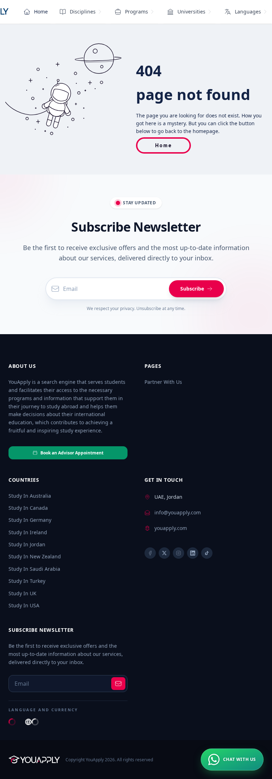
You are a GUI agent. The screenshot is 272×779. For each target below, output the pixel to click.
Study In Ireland (27, 532)
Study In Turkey (26, 581)
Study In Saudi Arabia (34, 568)
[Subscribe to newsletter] (118, 683)
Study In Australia (29, 495)
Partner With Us (163, 382)
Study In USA (23, 605)
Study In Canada (28, 507)
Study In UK (22, 593)
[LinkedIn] (192, 553)
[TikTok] (206, 553)
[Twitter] (164, 553)
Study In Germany (29, 519)
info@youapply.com (177, 512)
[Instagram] (178, 553)
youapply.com (170, 528)
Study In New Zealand (34, 556)
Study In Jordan (26, 544)
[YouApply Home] (34, 759)
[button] (232, 759)
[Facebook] (150, 553)
